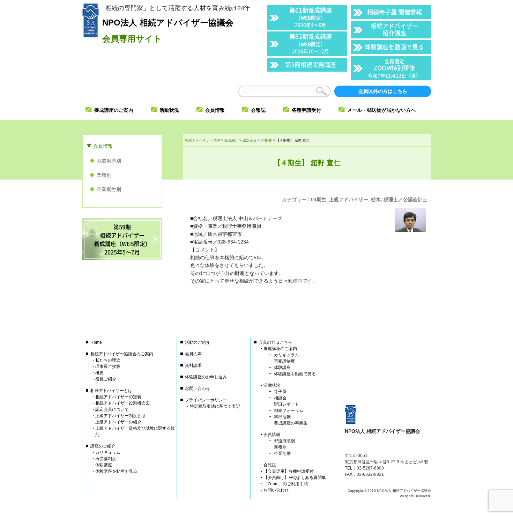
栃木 (376, 199)
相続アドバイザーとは (111, 390)
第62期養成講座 (310, 43)
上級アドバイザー (348, 199)
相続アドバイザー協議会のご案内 (121, 353)
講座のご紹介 (103, 446)
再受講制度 (105, 458)
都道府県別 (109, 160)
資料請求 (193, 365)
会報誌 (269, 465)
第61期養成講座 (310, 17)
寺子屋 (280, 391)
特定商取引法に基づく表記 (215, 406)
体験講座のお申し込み (206, 377)
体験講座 (103, 465)
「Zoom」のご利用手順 (285, 483)
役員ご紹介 (105, 379)
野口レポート (286, 404)
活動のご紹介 (197, 342)
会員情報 (103, 146)
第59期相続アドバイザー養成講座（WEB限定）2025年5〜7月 (122, 239)
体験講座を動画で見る (394, 46)
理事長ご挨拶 (107, 366)
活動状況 (271, 385)
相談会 (280, 397)
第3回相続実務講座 (310, 64)
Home (96, 342)
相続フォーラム (288, 410)
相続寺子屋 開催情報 (394, 11)
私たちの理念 (107, 360)
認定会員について (112, 409)
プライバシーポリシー (206, 400)
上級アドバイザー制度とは (120, 415)
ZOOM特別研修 (394, 68)
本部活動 (282, 416)
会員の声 (193, 353)
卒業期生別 (109, 189)
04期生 (318, 199)
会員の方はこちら (275, 342)
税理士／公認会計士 (406, 199)
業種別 (104, 175)
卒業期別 (282, 453)
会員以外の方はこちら (382, 91)
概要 (99, 372)
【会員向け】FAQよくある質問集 (294, 477)
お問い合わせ (197, 388)
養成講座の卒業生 (290, 423)
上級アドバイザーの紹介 (118, 422)
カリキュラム (107, 452)
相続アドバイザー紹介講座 (394, 29)
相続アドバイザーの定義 (118, 396)
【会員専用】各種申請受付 (288, 471)
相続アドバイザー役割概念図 (122, 403)
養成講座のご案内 (280, 348)
